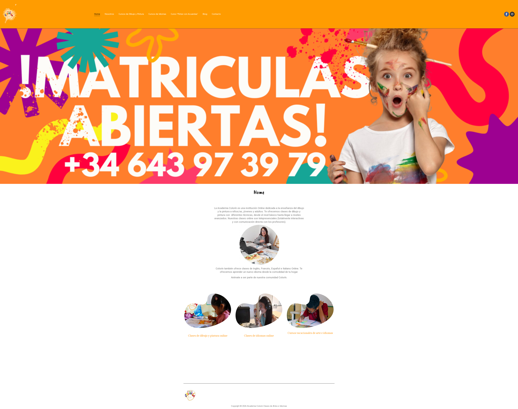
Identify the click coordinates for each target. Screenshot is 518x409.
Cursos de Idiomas (157, 14)
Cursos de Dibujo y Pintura (131, 14)
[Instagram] (512, 14)
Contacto (216, 14)
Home (97, 14)
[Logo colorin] (9, 13)
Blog (205, 14)
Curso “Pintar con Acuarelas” (184, 14)
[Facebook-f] (506, 14)
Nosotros (109, 14)
